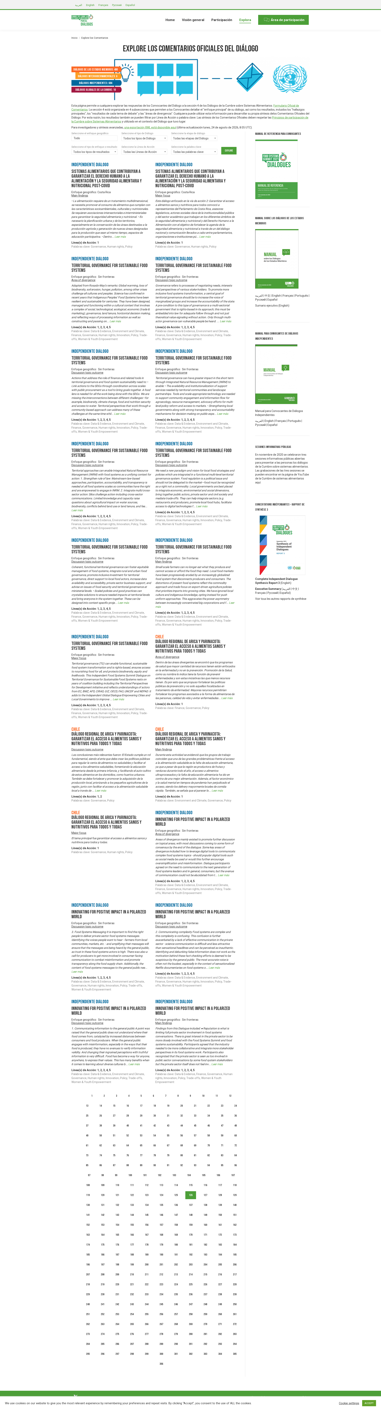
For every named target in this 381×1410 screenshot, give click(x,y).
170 (190, 1234)
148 (190, 1215)
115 (190, 1185)
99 (116, 1175)
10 (203, 1096)
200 (146, 1264)
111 (132, 1185)
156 (146, 1225)
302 (190, 1354)
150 (220, 1215)
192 (190, 1254)
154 (117, 1225)
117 (220, 1185)
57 (195, 1135)
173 (235, 1234)
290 (176, 1344)
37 (87, 1125)
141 (88, 1215)
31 (168, 1115)
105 (203, 1175)
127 (205, 1195)
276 (132, 1334)
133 (132, 1205)
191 (176, 1254)
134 (146, 1205)
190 (161, 1254)
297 (117, 1354)
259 (205, 1314)
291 (190, 1344)
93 (195, 1165)
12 (230, 1096)
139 (220, 1205)
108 (88, 1185)
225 (190, 1284)
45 (195, 1125)
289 (161, 1344)
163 (88, 1234)
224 (176, 1284)
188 (132, 1254)
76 (127, 1155)
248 (205, 1304)
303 (205, 1354)
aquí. (258, 482)
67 (168, 1145)
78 (154, 1155)
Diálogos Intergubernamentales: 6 (97, 76)
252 (102, 1314)
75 (114, 1155)
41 (141, 1125)
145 (146, 1215)
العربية (286, 588)
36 (235, 1115)
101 (145, 1175)
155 (132, 1225)
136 (176, 1205)
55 (168, 1135)
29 (141, 1115)
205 (220, 1264)
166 (132, 1234)
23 (222, 1105)
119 (88, 1195)
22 (208, 1105)
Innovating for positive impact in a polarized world (192, 822)
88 (127, 1165)
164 (102, 1234)
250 (235, 1304)
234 (161, 1294)
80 (181, 1155)
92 (181, 1165)
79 (168, 1155)
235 (176, 1294)
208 (102, 1274)
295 (88, 1354)
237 (205, 1294)
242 (117, 1304)
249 (220, 1304)
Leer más (120, 236)
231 (117, 1294)
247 (190, 1304)
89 (141, 1165)
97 (89, 1175)
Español (272, 299)
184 (235, 1244)
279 (176, 1334)
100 (130, 1175)
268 (176, 1324)
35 (222, 1115)
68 (181, 1145)
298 (132, 1354)
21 (195, 1105)
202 (176, 1264)
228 (235, 1284)
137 (190, 1205)
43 (168, 1125)
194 (220, 1254)
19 (168, 1105)
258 (190, 1314)
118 (235, 1185)
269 (190, 1324)
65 (141, 1145)
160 (205, 1225)
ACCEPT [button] (369, 1403)
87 (114, 1165)
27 (114, 1115)
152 (88, 1225)
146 (161, 1215)
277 (146, 1334)
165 (117, 1234)
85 (87, 1165)
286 (117, 1344)
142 (102, 1215)
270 (205, 1324)
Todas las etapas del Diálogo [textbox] (191, 138)
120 (102, 1195)
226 (205, 1284)
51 (114, 1135)
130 (88, 1205)
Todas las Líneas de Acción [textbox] (140, 151)
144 (132, 1215)
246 (176, 1304)
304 (220, 1354)
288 (146, 1344)
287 (132, 1344)
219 (102, 1284)
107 (233, 1175)
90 (154, 1165)
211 (146, 1274)
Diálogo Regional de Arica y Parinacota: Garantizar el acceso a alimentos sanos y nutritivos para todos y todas (190, 646)
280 (190, 1334)
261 (235, 1314)
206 (235, 1264)
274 (102, 1334)
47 (222, 1125)
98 (102, 1175)
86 (100, 1165)
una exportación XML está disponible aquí (150, 127)
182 (205, 1244)
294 (235, 1344)
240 (88, 1304)
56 (181, 1135)
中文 (267, 295)
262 (88, 1324)
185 (88, 1254)
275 (117, 1334)
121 (117, 1195)
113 (161, 1185)
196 (88, 1264)
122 (132, 1195)
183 (220, 1244)
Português (301, 295)
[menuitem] (170, 20)
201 (161, 1264)
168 (161, 1234)
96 (235, 1165)
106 (218, 1175)
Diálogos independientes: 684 (95, 83)
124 (161, 1195)
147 (176, 1215)
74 (100, 1155)
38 (100, 1125)
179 (161, 1244)
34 (208, 1115)
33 (195, 1115)
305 (235, 1354)
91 (168, 1165)
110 (117, 1185)
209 (117, 1274)
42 (154, 1125)
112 (146, 1185)
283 (235, 1334)
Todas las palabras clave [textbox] (188, 151)
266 (146, 1324)
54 (154, 1135)
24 (235, 1105)
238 (220, 1294)
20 (181, 1105)
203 (190, 1264)
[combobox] (94, 138)
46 (208, 1125)
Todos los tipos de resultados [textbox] (91, 151)
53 (141, 1135)
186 (102, 1254)
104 (189, 1175)
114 (176, 1185)
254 (132, 1314)
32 (181, 1115)
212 (161, 1274)
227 (220, 1284)
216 (220, 1274)
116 (205, 1185)
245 (161, 1304)
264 (117, 1324)
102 (159, 1175)
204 (205, 1264)
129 (235, 1195)
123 (146, 1195)
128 (220, 1195)
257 (176, 1314)
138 (205, 1205)
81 (195, 1155)
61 (87, 1145)
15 (114, 1105)
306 (161, 1364)
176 (117, 1244)
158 (176, 1225)
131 (102, 1205)
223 (161, 1284)
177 (132, 1244)
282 (220, 1334)
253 (117, 1314)
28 (127, 1115)
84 (235, 1155)
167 (146, 1234)
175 (102, 1244)
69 (195, 1145)
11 (217, 1096)
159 (190, 1225)
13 (87, 1105)
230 (102, 1294)
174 (88, 1244)
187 (117, 1254)
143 (117, 1215)
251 (88, 1314)
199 (132, 1264)
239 (235, 1294)
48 (235, 1125)
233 (146, 1294)
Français (288, 295)
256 (161, 1314)
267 (161, 1324)
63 (114, 1145)
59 (222, 1135)
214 (190, 1274)
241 (102, 1304)
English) (286, 582)
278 (161, 1334)
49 (87, 1135)
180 (176, 1244)
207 (88, 1274)
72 (235, 1145)
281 (205, 1334)
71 (222, 1145)
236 (190, 1294)
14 (100, 1105)
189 (146, 1254)
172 (220, 1234)
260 (220, 1314)
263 (102, 1324)
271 (220, 1324)
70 (208, 1145)
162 (235, 1225)
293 (220, 1344)
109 (102, 1185)
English (276, 295)
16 (127, 1105)
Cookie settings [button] (349, 1403)
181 (190, 1244)
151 (235, 1215)
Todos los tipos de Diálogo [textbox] (139, 138)
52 (127, 1135)
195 (235, 1254)
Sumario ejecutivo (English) (272, 305)
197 (102, 1264)
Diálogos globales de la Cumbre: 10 (95, 90)
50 (100, 1135)
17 (141, 1105)
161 (220, 1225)
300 (161, 1354)
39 (114, 1125)
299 (146, 1354)
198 (117, 1264)
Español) (285, 592)
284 (88, 1344)
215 (205, 1274)
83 (222, 1155)
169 (176, 1234)
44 (181, 1125)
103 (174, 1175)
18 (154, 1105)
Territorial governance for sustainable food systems (109, 268)
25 (87, 1115)
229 (88, 1294)
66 (154, 1145)
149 (205, 1215)
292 (205, 1344)
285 (102, 1344)
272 (235, 1324)
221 (132, 1284)
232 (132, 1294)
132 (117, 1205)
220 (117, 1284)
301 (176, 1354)
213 (176, 1274)
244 (146, 1304)
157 (161, 1225)
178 (146, 1244)
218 (88, 1284)
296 (102, 1354)
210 (132, 1274)
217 (235, 1274)
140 (235, 1205)
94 (208, 1165)
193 (205, 1254)
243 (132, 1304)
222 (146, 1284)
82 (208, 1155)
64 (127, 1145)
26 (100, 1115)
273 (88, 1334)
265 (132, 1324)
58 (208, 1135)
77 (141, 1155)
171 (205, 1234)
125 (176, 1195)
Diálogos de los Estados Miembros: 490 (95, 69)
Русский (272, 592)
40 (127, 1125)
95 (222, 1165)
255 (146, 1314)
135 (161, 1205)
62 (100, 1145)
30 (154, 1115)
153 (102, 1225)
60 (235, 1135)
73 (87, 1155)
